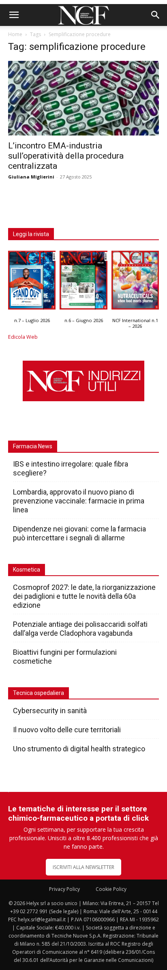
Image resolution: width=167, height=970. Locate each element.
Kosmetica (26, 569)
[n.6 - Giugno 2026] (83, 282)
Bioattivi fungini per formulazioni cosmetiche (65, 656)
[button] (14, 15)
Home (15, 34)
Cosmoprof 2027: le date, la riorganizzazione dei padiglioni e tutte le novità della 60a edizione (84, 596)
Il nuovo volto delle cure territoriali (67, 729)
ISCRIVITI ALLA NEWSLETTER (83, 867)
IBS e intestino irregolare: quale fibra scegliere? (70, 468)
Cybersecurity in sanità (50, 710)
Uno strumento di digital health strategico (79, 748)
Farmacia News (32, 446)
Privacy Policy (64, 889)
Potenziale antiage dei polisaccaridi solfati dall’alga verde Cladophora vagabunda (80, 628)
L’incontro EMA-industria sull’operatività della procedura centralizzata (66, 156)
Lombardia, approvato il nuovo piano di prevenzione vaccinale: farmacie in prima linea (78, 501)
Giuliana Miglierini (31, 177)
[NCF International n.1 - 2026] (135, 282)
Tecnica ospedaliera (38, 693)
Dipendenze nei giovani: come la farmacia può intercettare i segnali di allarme (79, 533)
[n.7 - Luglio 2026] (32, 282)
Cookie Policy (111, 889)
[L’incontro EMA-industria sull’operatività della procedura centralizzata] (83, 98)
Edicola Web (23, 336)
